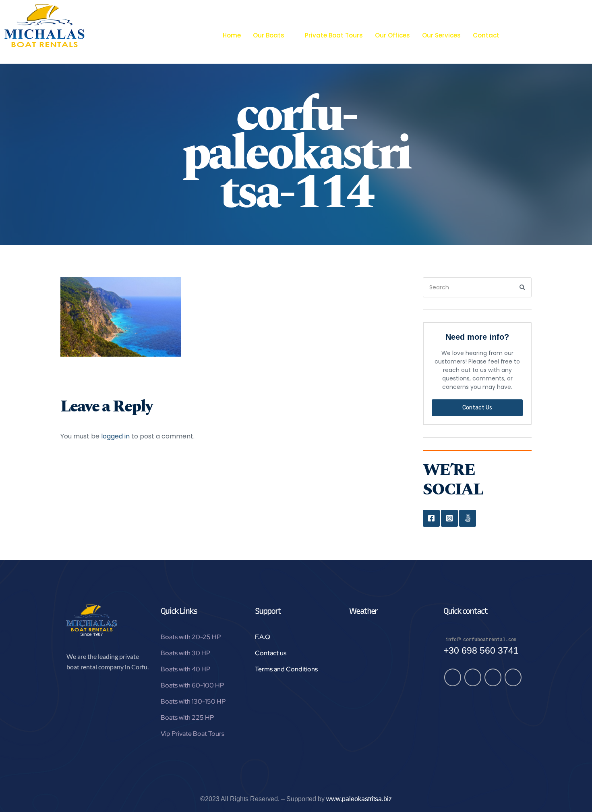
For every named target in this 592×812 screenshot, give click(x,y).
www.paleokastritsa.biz (359, 798)
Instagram (449, 518)
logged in (115, 436)
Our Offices (392, 35)
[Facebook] (452, 677)
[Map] (492, 677)
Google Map (467, 518)
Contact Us (477, 407)
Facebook (431, 518)
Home (232, 35)
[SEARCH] (522, 287)
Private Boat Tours (334, 35)
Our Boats (268, 35)
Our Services (441, 35)
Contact (486, 35)
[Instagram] (472, 677)
